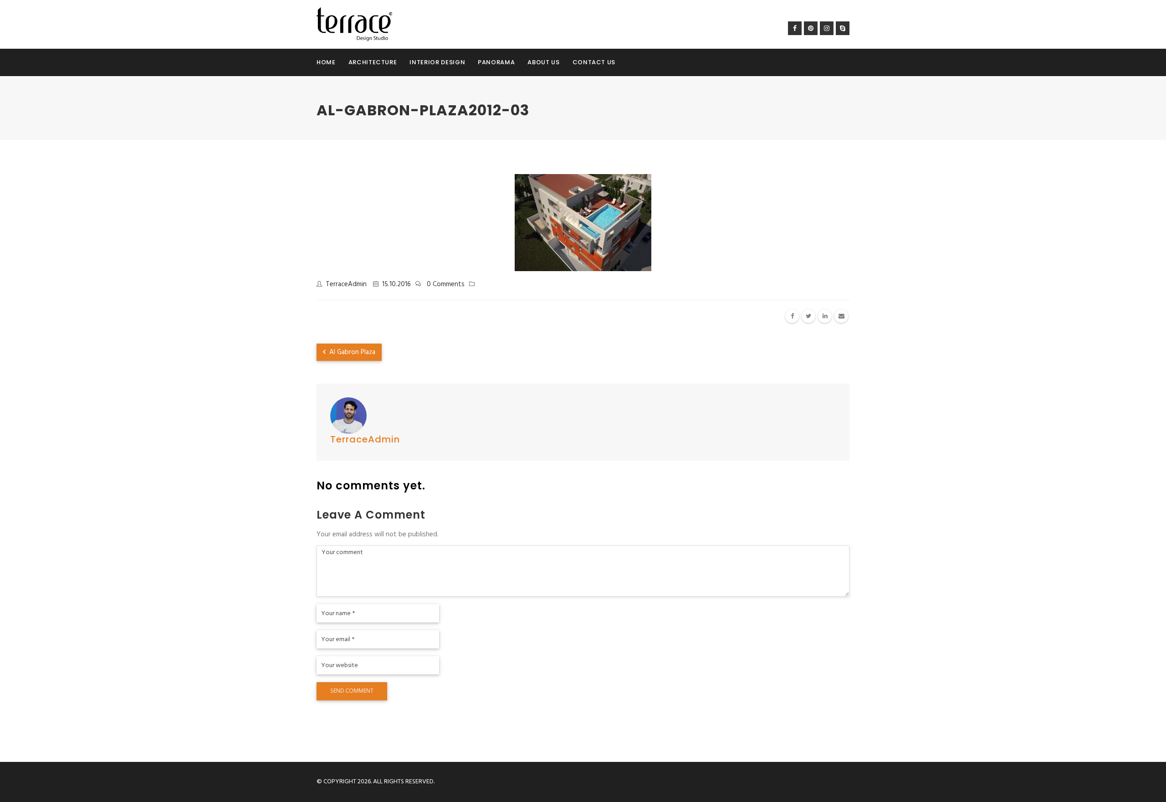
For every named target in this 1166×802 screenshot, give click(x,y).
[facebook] (792, 316)
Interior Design (437, 62)
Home (326, 62)
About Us (543, 62)
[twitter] (808, 316)
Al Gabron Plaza (351, 352)
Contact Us (594, 62)
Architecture (372, 62)
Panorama (496, 62)
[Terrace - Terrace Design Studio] (354, 24)
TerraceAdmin (346, 284)
